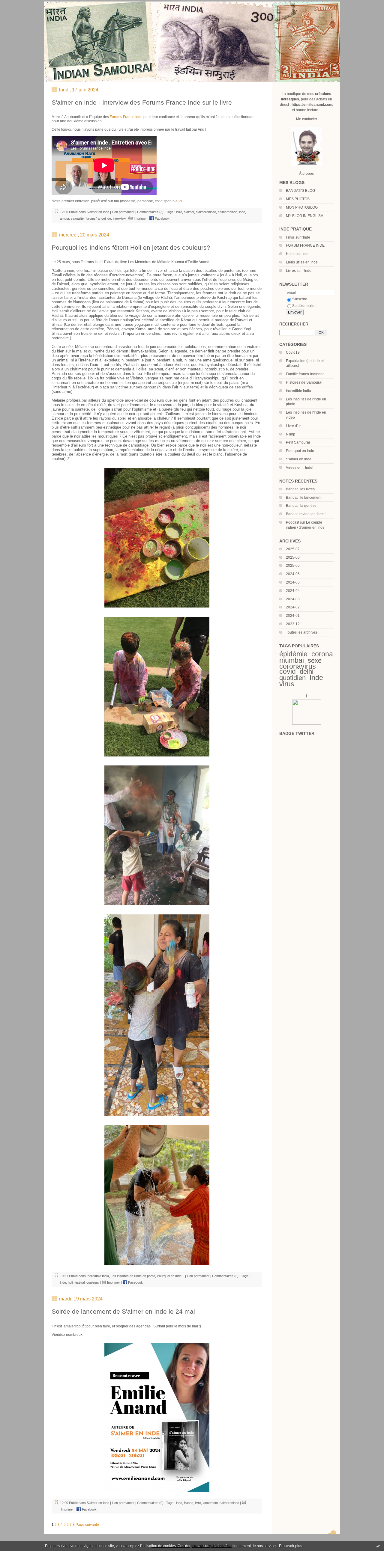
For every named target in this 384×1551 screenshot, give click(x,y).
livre (179, 212)
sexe (315, 660)
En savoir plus (290, 1546)
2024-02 (293, 607)
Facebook (162, 218)
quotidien (292, 678)
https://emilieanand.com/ (312, 105)
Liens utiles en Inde (302, 262)
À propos (306, 173)
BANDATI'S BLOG (300, 191)
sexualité (77, 218)
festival (79, 1282)
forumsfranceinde (98, 218)
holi (70, 1282)
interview (119, 218)
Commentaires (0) (225, 1276)
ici (180, 201)
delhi (307, 671)
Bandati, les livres (300, 489)
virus (286, 684)
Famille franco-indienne (305, 374)
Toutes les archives (301, 632)
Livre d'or (293, 426)
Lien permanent (123, 212)
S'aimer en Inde (298, 459)
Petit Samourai (298, 442)
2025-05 (293, 565)
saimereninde (227, 212)
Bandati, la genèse (301, 506)
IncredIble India (298, 391)
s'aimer (189, 212)
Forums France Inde (126, 117)
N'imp (290, 434)
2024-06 (293, 574)
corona (322, 654)
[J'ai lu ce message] (378, 1546)
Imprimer (140, 218)
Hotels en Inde (298, 254)
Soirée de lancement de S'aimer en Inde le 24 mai (123, 1311)
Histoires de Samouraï (304, 382)
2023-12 (293, 624)
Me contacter (306, 119)
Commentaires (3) (150, 212)
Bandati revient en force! (306, 514)
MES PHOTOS (298, 199)
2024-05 (293, 582)
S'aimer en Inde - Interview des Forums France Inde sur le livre (142, 102)
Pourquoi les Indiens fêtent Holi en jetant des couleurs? (131, 247)
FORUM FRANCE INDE (305, 245)
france (188, 1503)
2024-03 (293, 599)
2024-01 (293, 616)
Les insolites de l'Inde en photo (133, 1276)
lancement (210, 1503)
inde (242, 212)
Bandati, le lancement (303, 497)
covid (287, 671)
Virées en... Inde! (299, 467)
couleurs (92, 1282)
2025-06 (293, 557)
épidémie (293, 654)
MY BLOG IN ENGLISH (304, 216)
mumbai (291, 660)
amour (64, 218)
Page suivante (87, 1525)
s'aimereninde (206, 212)
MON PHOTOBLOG (302, 207)
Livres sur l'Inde (298, 271)
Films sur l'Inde (298, 237)
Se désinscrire (304, 306)
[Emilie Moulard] (306, 723)
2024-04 (293, 591)
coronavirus (297, 666)
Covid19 (293, 352)
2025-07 (293, 549)
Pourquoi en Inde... (301, 451)
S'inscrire (299, 299)
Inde (316, 678)
